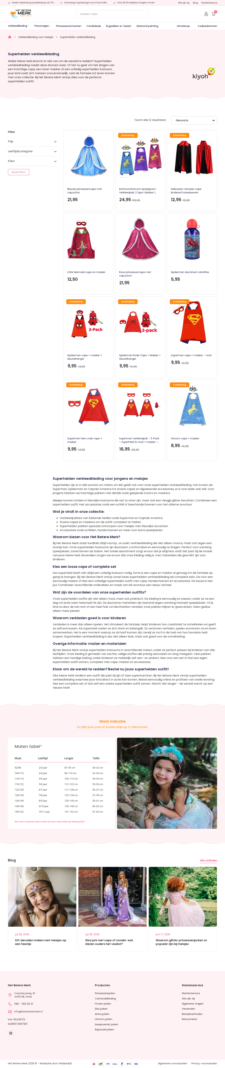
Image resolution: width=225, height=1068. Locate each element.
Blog (195, 2)
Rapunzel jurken (104, 1029)
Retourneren (189, 1019)
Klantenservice (209, 2)
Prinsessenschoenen (68, 26)
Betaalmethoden (192, 1014)
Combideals (93, 26)
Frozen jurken (103, 1003)
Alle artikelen (208, 860)
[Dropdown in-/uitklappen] (28, 26)
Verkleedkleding (17, 26)
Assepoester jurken (106, 1024)
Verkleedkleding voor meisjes (35, 37)
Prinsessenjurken (105, 993)
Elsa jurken (101, 1009)
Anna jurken (102, 1014)
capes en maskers (82, 522)
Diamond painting (147, 26)
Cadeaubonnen (207, 26)
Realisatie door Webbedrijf (56, 1063)
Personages (41, 26)
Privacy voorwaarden (204, 1063)
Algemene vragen (193, 1003)
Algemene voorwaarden (172, 1063)
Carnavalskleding (105, 998)
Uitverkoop (183, 26)
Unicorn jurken (103, 1019)
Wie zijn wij (183, 2)
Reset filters (18, 172)
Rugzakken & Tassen (118, 26)
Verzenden (188, 1009)
